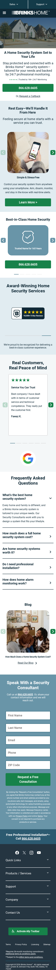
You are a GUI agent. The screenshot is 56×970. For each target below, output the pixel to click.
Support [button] (11, 886)
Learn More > (28, 202)
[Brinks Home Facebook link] (17, 853)
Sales (12, 4)
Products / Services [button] (18, 873)
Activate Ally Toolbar (28, 931)
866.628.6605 (25, 694)
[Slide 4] (37, 335)
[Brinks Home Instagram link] (32, 853)
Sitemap (46, 944)
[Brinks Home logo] (32, 13)
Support (40, 4)
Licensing (35, 944)
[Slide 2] (18, 335)
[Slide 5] (46, 335)
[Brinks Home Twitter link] (25, 853)
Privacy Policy (22, 816)
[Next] (52, 152)
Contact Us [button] (13, 912)
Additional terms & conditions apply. (21, 954)
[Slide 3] (28, 335)
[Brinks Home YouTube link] (39, 853)
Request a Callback (29, 96)
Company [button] (12, 899)
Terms (40, 816)
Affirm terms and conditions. (31, 957)
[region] (28, 313)
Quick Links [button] (13, 860)
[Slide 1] (9, 335)
